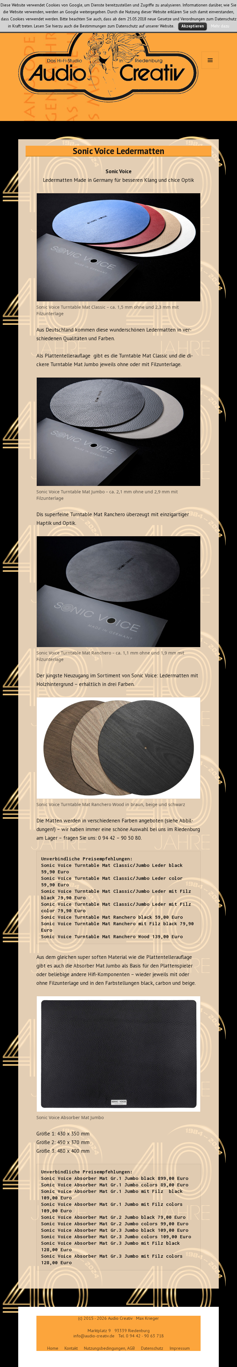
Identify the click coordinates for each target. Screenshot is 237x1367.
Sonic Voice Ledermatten (118, 151)
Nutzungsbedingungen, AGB (109, 1348)
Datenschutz (152, 1348)
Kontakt (71, 1348)
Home (52, 1348)
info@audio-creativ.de (93, 1336)
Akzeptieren (192, 26)
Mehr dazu (220, 26)
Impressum (179, 1348)
